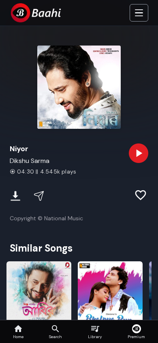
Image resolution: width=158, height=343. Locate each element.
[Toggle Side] (139, 13)
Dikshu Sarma (29, 160)
